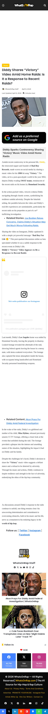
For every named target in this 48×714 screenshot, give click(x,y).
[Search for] (45, 6)
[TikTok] (33, 567)
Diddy (42, 162)
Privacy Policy (19, 689)
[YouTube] (24, 567)
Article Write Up (11, 697)
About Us (8, 689)
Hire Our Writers (25, 697)
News (5, 65)
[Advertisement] (24, 37)
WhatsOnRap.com (26, 680)
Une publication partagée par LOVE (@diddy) (24, 329)
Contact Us (38, 697)
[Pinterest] (27, 567)
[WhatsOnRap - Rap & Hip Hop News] (24, 5)
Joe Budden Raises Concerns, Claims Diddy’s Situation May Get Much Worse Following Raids (26, 222)
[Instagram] (30, 567)
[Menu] (3, 6)
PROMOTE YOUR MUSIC (22, 693)
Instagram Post (39, 693)
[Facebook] (14, 567)
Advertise (7, 693)
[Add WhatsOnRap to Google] (24, 142)
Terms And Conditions (34, 689)
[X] (17, 567)
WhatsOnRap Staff (11, 89)
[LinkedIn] (21, 567)
